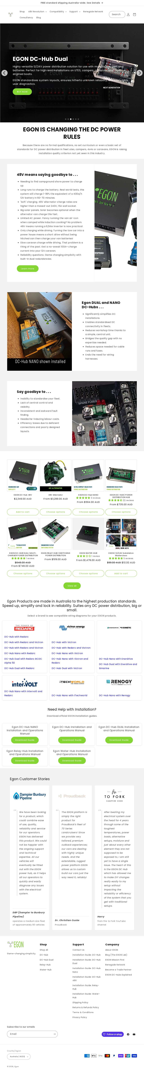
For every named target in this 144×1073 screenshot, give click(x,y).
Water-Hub (45, 969)
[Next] (139, 73)
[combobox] (117, 14)
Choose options (55, 511)
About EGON (111, 949)
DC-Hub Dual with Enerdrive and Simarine (118, 666)
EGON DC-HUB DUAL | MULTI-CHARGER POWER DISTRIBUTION (23, 554)
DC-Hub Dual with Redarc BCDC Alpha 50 (23, 661)
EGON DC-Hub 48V (23, 495)
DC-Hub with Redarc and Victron (23, 642)
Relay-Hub (45, 964)
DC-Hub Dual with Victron (67, 668)
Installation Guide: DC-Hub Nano (87, 970)
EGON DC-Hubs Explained (118, 974)
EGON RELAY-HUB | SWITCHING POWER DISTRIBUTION (55, 554)
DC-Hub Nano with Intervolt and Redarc (23, 693)
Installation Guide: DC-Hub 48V (87, 978)
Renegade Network (115, 964)
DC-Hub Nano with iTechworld (69, 695)
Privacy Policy (80, 1017)
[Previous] (4, 73)
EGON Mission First (114, 959)
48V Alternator (55, 495)
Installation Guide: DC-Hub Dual (87, 961)
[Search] (122, 14)
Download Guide (24, 739)
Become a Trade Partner (118, 969)
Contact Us (79, 949)
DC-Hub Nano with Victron (67, 653)
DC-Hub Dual (47, 959)
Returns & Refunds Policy (86, 1007)
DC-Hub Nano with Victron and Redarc (70, 661)
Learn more (27, 268)
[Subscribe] (54, 1034)
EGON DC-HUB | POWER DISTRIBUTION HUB (121, 496)
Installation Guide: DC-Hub (87, 954)
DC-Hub (44, 954)
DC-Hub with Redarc (16, 636)
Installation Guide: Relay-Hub (86, 987)
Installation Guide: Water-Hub (86, 995)
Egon (16, 1066)
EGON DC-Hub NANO (88, 495)
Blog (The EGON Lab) (116, 954)
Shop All (44, 949)
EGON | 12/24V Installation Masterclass (121, 554)
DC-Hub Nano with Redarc (19, 653)
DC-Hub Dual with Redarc (19, 668)
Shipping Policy (80, 1002)
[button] (37, 12)
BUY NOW (22, 91)
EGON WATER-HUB (88, 553)
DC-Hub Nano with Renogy (114, 695)
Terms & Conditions (83, 1012)
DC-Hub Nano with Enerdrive (116, 658)
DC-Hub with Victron (64, 642)
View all (72, 585)
